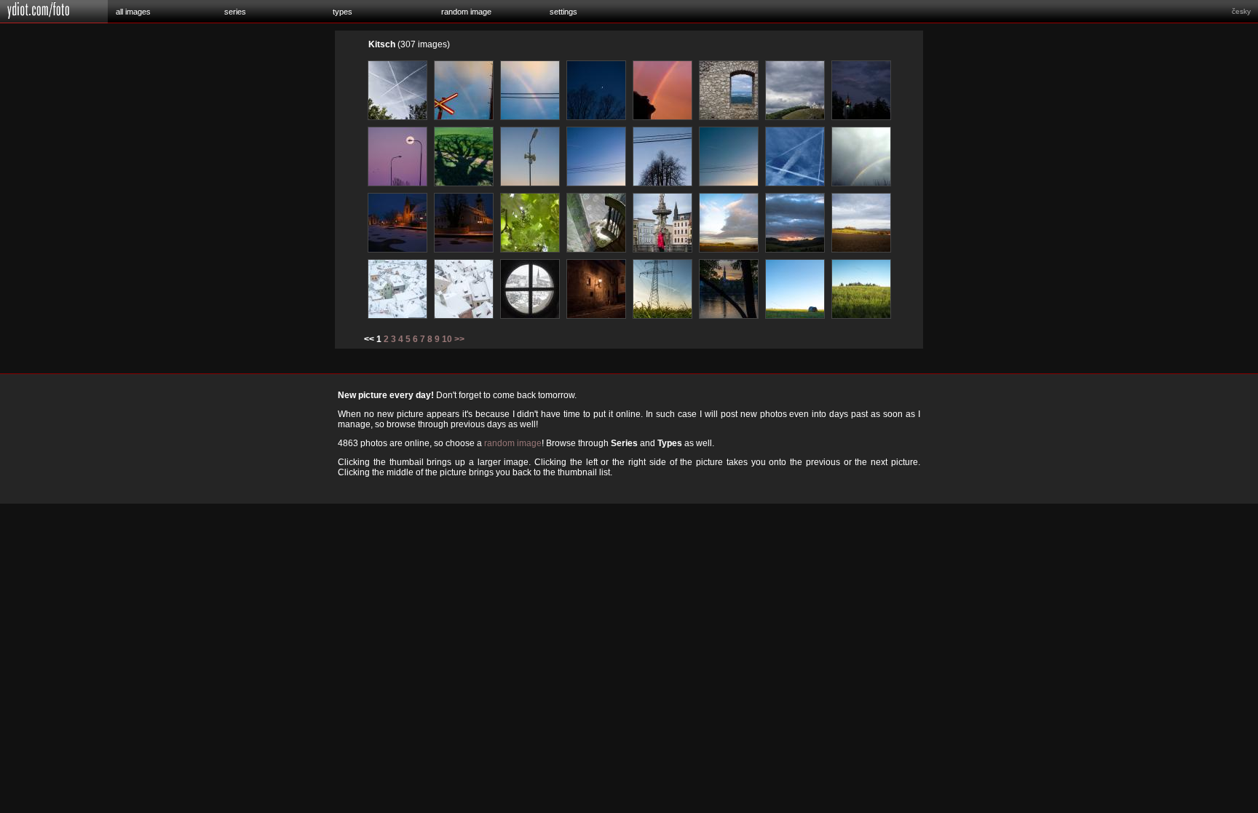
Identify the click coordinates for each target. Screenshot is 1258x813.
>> (459, 339)
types (342, 11)
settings (563, 11)
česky (1241, 11)
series (235, 11)
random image (466, 11)
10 (447, 339)
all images (133, 11)
